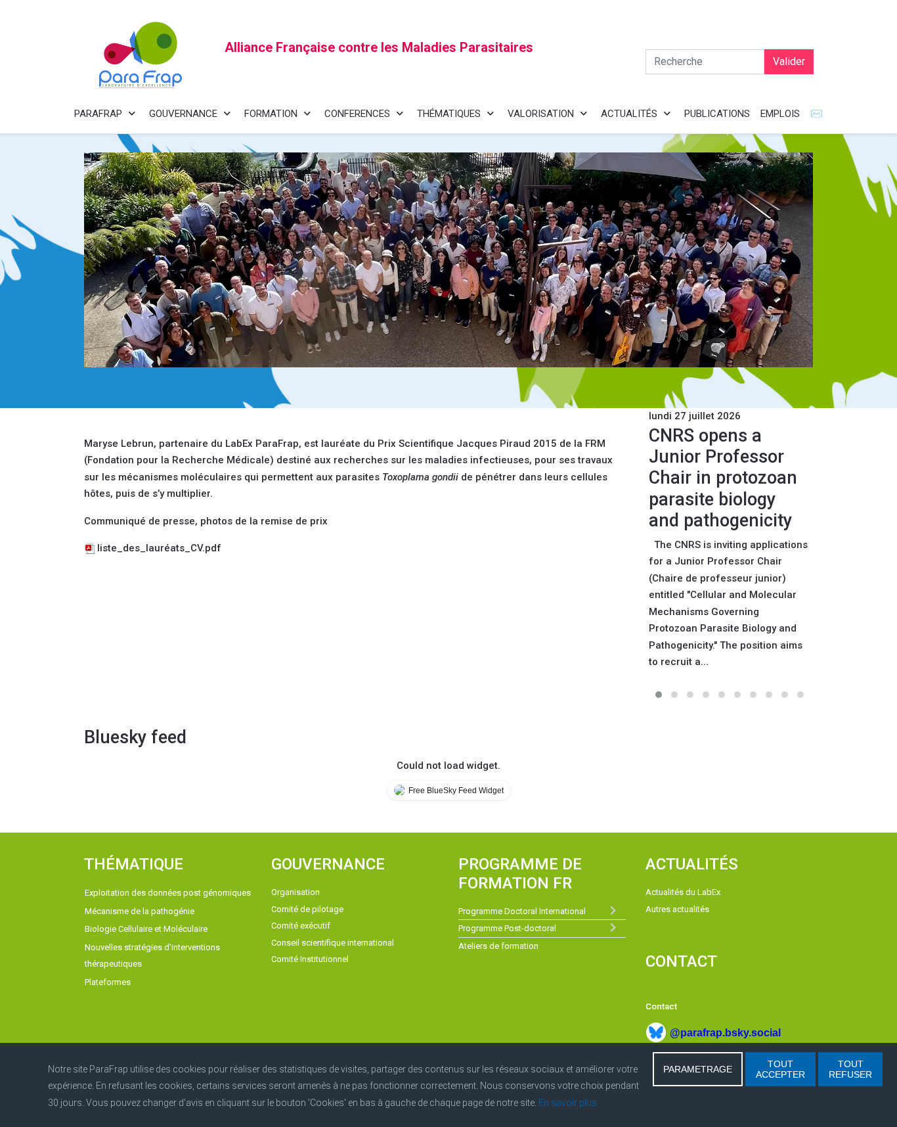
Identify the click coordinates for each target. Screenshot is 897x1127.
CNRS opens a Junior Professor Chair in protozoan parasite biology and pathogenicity (723, 478)
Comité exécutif (300, 926)
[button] (659, 694)
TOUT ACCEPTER (780, 1069)
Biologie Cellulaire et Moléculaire (146, 929)
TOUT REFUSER (850, 1069)
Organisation (295, 892)
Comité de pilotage (307, 909)
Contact (661, 1006)
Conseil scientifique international (332, 943)
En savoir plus (567, 1102)
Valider (789, 61)
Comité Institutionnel (310, 959)
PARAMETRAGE (697, 1069)
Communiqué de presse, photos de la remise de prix (206, 521)
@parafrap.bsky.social (725, 1032)
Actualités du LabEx (682, 892)
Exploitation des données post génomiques (168, 893)
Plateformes (108, 982)
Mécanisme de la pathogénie (139, 911)
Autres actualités (677, 909)
